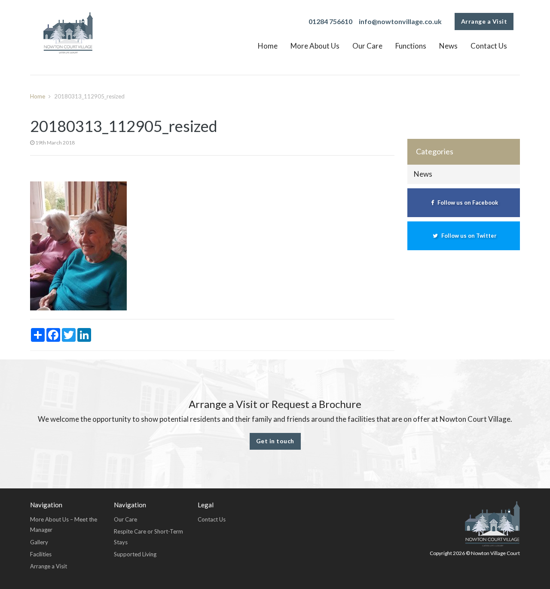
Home (268, 45)
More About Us (314, 45)
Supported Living (135, 554)
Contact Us (489, 45)
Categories (434, 151)
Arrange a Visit (484, 21)
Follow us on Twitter (468, 235)
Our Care (367, 45)
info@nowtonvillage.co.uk (400, 21)
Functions (410, 45)
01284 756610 (330, 21)
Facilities (41, 554)
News (448, 45)
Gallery (39, 542)
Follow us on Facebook (467, 202)
